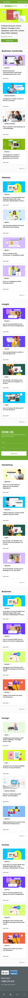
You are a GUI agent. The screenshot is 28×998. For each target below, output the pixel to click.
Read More (6, 78)
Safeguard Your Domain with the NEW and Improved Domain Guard (14, 669)
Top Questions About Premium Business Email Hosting (13, 226)
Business (6, 591)
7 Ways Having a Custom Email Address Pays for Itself (13, 513)
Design (5, 718)
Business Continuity (12, 51)
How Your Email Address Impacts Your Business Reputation (11, 486)
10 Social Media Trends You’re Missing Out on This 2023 (13, 569)
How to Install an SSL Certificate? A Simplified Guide (13, 254)
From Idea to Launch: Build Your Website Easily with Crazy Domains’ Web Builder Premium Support (14, 200)
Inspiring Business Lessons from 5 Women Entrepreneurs (14, 822)
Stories (5, 845)
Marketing (7, 465)
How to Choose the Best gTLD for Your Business (13, 409)
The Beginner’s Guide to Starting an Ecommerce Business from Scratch (11, 156)
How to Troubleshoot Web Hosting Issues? (12, 282)
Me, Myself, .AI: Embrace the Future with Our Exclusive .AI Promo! (13, 381)
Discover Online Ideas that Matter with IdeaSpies (12, 794)
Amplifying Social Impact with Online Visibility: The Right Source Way (13, 739)
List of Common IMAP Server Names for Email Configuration (13, 325)
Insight (5, 304)
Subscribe (14, 453)
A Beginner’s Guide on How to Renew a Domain (13, 99)
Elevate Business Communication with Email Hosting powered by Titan (12, 72)
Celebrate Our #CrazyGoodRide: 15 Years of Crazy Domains (14, 766)
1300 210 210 (7, 981)
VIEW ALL (21, 168)
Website (6, 177)
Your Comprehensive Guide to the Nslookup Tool (13, 353)
